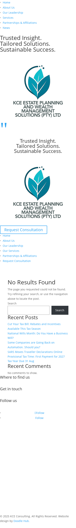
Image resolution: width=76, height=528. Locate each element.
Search (12, 303)
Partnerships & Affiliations (20, 23)
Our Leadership (13, 12)
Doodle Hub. (21, 521)
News (6, 28)
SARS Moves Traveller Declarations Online (35, 352)
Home (6, 2)
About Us (9, 7)
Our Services (11, 251)
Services (8, 17)
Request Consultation (23, 229)
